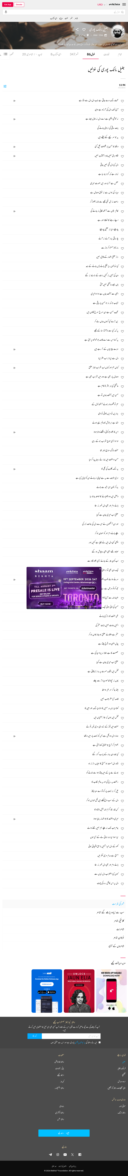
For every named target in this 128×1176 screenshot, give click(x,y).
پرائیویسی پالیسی (80, 1042)
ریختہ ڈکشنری (59, 1112)
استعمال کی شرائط (63, 1166)
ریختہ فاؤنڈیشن (59, 1061)
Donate (19, 4)
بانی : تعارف (59, 1068)
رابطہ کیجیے (60, 1075)
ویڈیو (60, 18)
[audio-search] (5, 11)
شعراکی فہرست (118, 904)
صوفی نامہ (122, 1106)
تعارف (106, 54)
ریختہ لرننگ (122, 1112)
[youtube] (65, 1154)
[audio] (14, 101)
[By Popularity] (4, 86)
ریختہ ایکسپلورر (59, 1088)
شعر (74, 54)
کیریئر (62, 1081)
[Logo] (114, 4)
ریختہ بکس (60, 1119)
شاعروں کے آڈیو (116, 946)
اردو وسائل (122, 1081)
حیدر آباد (83, 35)
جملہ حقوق (54, 1166)
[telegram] (50, 1154)
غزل (91, 54)
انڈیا (79, 35)
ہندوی (61, 1106)
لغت (66, 18)
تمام (120, 54)
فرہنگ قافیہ (122, 1068)
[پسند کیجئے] (84, 29)
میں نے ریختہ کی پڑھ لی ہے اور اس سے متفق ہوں (74, 1042)
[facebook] (79, 1154)
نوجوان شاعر (118, 937)
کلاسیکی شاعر (119, 921)
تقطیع (124, 1075)
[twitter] (72, 1154)
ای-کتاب (56, 54)
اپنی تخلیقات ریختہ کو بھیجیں (117, 1088)
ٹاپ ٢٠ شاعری (32, 54)
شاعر (76, 18)
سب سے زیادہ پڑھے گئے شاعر (110, 912)
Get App (7, 4)
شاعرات (120, 929)
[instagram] (57, 1154)
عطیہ (124, 1061)
